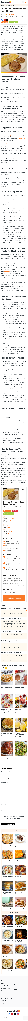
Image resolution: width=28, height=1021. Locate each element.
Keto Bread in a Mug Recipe (19, 846)
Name (3, 805)
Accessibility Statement (6, 998)
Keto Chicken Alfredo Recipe (7, 877)
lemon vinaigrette (9, 135)
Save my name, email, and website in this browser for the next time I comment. (14, 819)
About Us (16, 982)
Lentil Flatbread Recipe (18, 893)
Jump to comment (9, 513)
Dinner (3, 980)
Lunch (2, 983)
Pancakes (7, 271)
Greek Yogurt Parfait (7, 143)
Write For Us (16, 984)
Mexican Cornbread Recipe (7, 893)
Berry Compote (5, 177)
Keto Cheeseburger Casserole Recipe (19, 861)
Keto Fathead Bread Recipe (7, 861)
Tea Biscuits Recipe (20, 908)
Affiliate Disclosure (5, 1000)
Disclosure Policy (18, 986)
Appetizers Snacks (6, 985)
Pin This (15, 510)
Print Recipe (5, 22)
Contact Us (3, 995)
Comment (4, 782)
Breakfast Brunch (5, 988)
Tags (2, 990)
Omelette (11, 264)
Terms (2, 1003)
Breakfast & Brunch (10, 5)
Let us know (10, 598)
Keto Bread (22, 138)
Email (3, 810)
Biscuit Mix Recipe (7, 908)
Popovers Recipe (19, 876)
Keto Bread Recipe (7, 845)
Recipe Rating (5, 777)
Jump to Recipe (13, 22)
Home (2, 5)
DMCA (15, 989)
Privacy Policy (17, 991)
